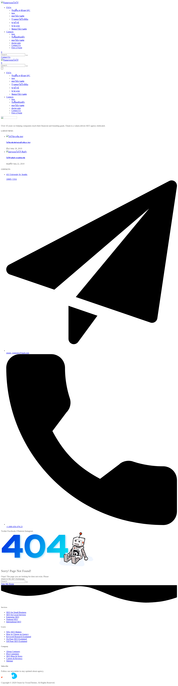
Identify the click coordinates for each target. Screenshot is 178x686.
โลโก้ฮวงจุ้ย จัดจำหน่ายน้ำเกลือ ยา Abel (18, 142)
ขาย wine (15, 26)
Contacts (9, 32)
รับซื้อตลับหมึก (18, 37)
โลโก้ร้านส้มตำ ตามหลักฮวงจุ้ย (15, 157)
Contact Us (16, 45)
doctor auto (16, 43)
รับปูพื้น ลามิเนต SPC (20, 10)
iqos (13, 13)
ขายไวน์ (15, 22)
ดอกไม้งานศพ (17, 16)
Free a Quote (16, 48)
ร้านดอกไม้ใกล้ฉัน (19, 19)
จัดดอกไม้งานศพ (19, 29)
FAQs (8, 7)
